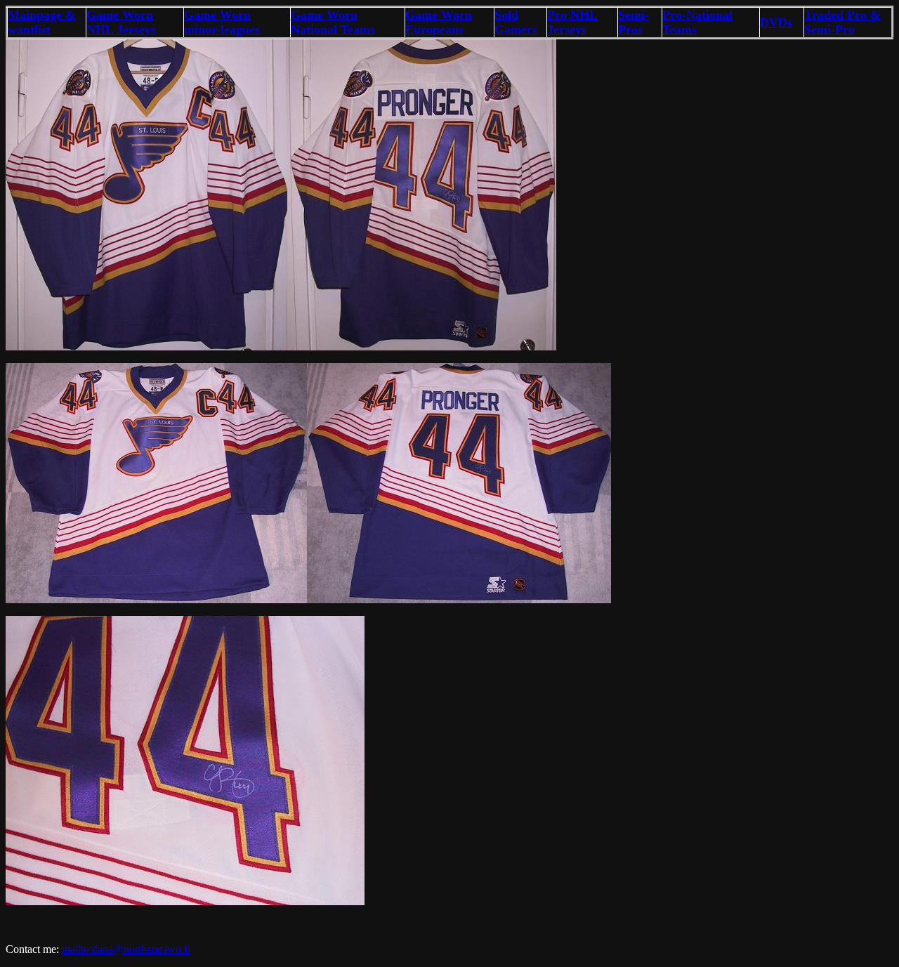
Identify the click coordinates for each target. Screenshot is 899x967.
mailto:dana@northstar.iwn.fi (126, 949)
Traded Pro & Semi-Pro (842, 22)
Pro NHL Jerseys (572, 22)
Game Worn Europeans (438, 22)
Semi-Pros (633, 22)
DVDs (776, 22)
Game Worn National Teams (333, 22)
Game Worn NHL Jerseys (121, 22)
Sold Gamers (515, 22)
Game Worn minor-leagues (222, 22)
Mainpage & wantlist (42, 22)
